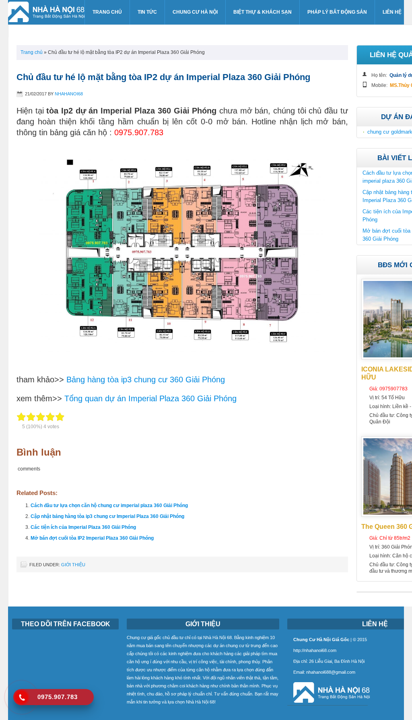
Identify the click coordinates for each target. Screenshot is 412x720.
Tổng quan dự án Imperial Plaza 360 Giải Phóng (150, 398)
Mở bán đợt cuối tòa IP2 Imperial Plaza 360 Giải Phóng (92, 538)
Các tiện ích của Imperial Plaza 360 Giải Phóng (83, 527)
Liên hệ (392, 12)
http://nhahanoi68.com (314, 650)
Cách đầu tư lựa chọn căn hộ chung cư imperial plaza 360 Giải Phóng (109, 505)
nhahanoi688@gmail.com (330, 672)
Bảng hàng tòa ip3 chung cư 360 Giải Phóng (145, 379)
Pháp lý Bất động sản (337, 12)
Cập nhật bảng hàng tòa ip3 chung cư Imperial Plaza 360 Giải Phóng (107, 516)
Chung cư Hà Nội (195, 12)
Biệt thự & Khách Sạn (262, 12)
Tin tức (147, 12)
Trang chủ (107, 12)
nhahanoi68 (69, 93)
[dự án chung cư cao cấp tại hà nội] (328, 703)
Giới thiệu (73, 564)
